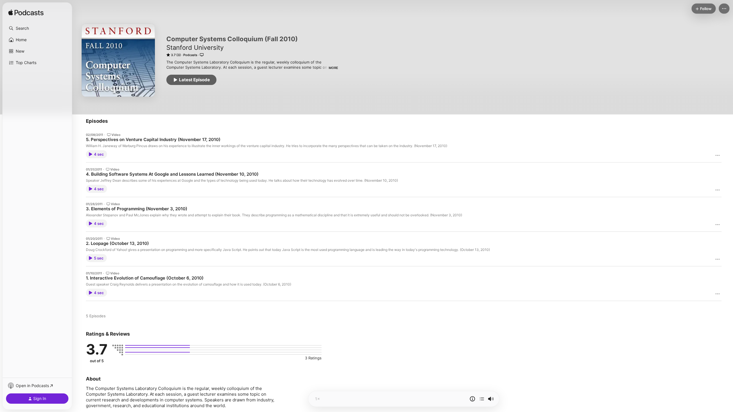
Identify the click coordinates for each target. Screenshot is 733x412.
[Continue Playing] (481, 399)
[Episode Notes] (472, 399)
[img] (26, 13)
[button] (37, 28)
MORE (333, 68)
